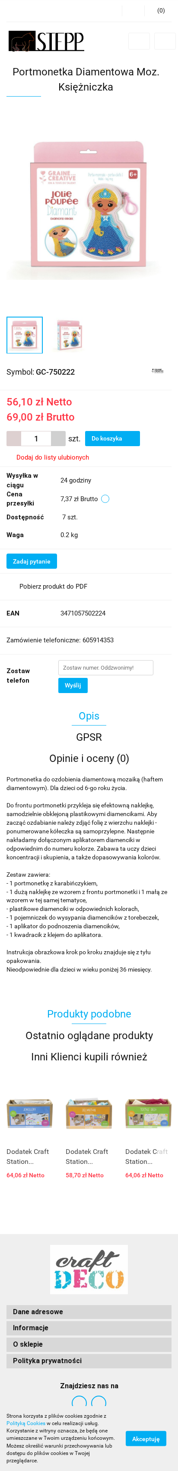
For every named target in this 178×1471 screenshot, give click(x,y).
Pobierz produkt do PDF (53, 586)
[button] (158, 11)
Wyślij (73, 685)
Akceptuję (146, 1438)
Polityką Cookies (25, 1423)
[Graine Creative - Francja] (157, 371)
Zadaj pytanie (32, 561)
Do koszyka (108, 438)
